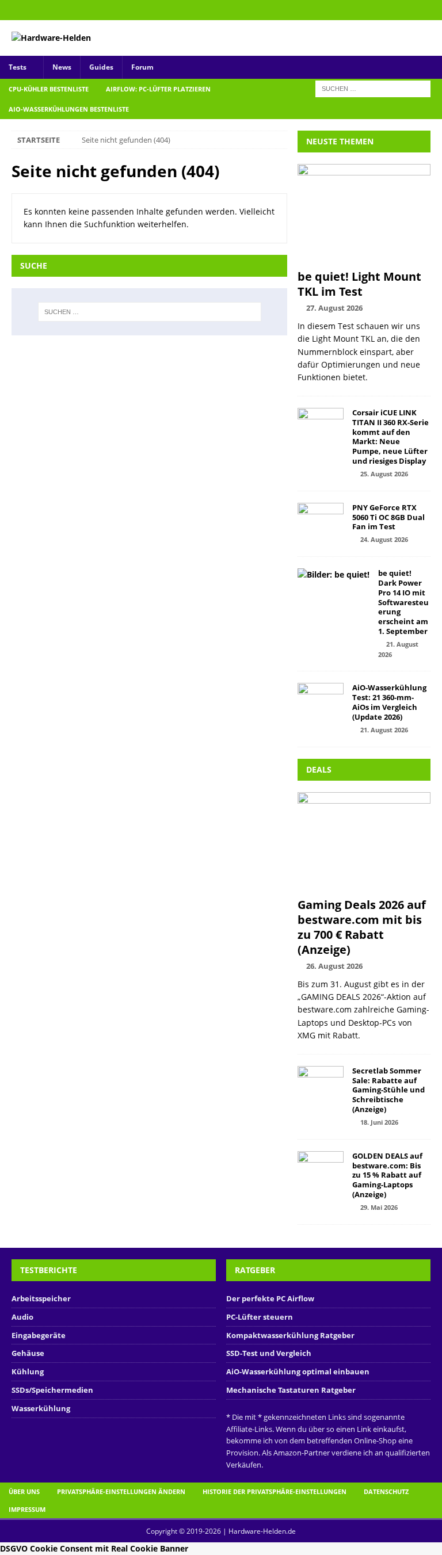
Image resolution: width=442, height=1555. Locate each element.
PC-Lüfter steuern (259, 1317)
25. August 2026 (384, 473)
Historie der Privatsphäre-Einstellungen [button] (274, 1491)
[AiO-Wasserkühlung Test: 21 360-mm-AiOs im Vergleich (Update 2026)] (321, 700)
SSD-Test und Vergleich (268, 1353)
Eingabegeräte (39, 1335)
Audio (22, 1317)
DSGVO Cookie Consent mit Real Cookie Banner (94, 1548)
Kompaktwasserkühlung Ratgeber (290, 1335)
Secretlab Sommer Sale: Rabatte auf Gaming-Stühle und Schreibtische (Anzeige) (388, 1090)
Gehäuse (28, 1353)
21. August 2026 (384, 729)
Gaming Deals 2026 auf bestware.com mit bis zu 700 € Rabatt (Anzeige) (362, 927)
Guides (101, 67)
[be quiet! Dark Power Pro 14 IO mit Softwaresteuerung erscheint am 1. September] (333, 574)
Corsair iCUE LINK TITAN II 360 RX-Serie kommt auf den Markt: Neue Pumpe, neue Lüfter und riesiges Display (390, 436)
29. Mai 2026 (379, 1207)
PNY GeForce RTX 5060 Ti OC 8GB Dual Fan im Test (388, 517)
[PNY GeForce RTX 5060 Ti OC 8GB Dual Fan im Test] (321, 520)
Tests (17, 67)
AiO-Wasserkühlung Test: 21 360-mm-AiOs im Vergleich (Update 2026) (389, 702)
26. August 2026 (334, 966)
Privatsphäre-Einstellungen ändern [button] (121, 1491)
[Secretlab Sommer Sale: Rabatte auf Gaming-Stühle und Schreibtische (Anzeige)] (321, 1083)
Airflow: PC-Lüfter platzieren (158, 89)
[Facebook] (432, 10)
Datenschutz (386, 1491)
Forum (142, 67)
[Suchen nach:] (372, 87)
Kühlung (28, 1371)
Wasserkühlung (41, 1408)
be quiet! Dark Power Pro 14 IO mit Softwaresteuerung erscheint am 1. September (403, 602)
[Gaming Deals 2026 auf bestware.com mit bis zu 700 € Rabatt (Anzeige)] (364, 842)
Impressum (27, 1509)
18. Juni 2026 (379, 1122)
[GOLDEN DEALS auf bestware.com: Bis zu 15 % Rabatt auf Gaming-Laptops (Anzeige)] (321, 1168)
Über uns (24, 1491)
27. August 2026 (334, 308)
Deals (319, 769)
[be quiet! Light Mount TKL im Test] (364, 213)
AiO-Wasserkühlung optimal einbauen (297, 1371)
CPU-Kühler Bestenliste (49, 89)
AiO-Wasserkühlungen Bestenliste (69, 109)
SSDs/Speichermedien (52, 1390)
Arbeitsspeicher (41, 1298)
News (61, 67)
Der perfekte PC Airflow (270, 1298)
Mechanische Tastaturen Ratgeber (291, 1390)
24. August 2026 (384, 539)
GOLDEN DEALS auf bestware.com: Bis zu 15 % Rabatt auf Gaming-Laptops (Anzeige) (387, 1175)
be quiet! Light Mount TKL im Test (359, 284)
